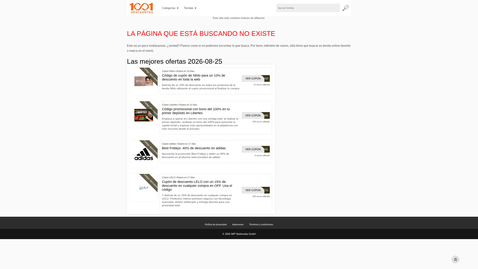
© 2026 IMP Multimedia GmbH (239, 234)
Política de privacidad (216, 224)
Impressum (237, 224)
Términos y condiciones (261, 224)
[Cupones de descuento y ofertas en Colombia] (141, 8)
